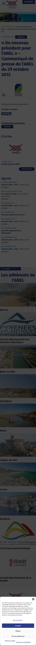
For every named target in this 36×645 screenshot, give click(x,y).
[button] (33, 599)
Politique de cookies (10, 640)
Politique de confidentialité (23, 642)
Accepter (18, 626)
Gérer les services (17, 620)
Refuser (18, 631)
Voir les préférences (18, 636)
